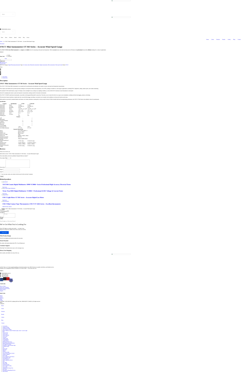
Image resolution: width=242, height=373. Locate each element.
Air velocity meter (26, 64)
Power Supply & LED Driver (8, 356)
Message (2, 217)
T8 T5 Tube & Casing (7, 365)
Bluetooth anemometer (34, 64)
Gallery (19, 37)
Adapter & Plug (6, 327)
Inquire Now (4, 232)
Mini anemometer (51, 64)
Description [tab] (5, 76)
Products (10, 37)
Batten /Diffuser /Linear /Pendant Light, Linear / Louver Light (15, 330)
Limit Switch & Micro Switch (8, 353)
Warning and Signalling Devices (9, 370)
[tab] (121, 302)
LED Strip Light (6, 352)
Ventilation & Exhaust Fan (8, 368)
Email (1, 171)
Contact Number (3, 211)
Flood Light (5, 348)
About (6, 37)
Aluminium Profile (6, 328)
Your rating (2, 158)
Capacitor (4, 337)
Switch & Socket (6, 364)
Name (1, 169)
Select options (9, 206)
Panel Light (5, 355)
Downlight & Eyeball (7, 344)
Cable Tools (5, 336)
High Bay (4, 349)
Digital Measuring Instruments (14, 64)
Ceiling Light (5, 338)
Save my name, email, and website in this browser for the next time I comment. (17, 174)
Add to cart (3, 61)
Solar (4, 361)
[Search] (13, 14)
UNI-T (67, 64)
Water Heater (5, 371)
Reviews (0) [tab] (5, 77)
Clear (6, 58)
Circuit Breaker (6, 339)
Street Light (5, 363)
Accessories (5, 326)
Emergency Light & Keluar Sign (9, 345)
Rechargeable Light (6, 357)
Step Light (5, 362)
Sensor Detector (6, 358)
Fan (3, 347)
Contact (28, 37)
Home (2, 37)
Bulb (3, 331)
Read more (5, 187)
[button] (121, 69)
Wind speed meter (58, 64)
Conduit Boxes (6, 340)
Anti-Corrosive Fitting (7, 329)
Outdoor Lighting (6, 354)
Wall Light (5, 369)
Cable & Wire (5, 332)
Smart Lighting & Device (8, 360)
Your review (3, 167)
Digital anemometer (43, 64)
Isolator (4, 351)
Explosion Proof (6, 346)
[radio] (9, 55)
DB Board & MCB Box (7, 341)
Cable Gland (5, 334)
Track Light (5, 366)
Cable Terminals (6, 335)
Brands (15, 37)
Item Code (2, 56)
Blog (24, 37)
